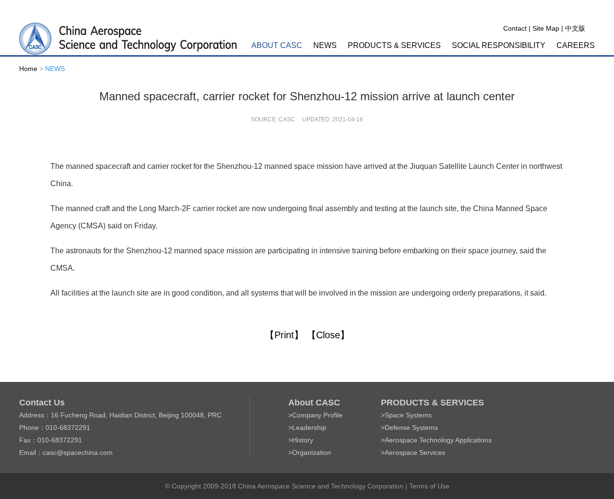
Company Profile (317, 415)
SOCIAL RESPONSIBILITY (498, 45)
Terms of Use (429, 486)
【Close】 (328, 335)
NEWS (325, 45)
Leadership (309, 427)
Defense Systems (411, 427)
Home (28, 68)
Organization (311, 452)
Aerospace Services (415, 452)
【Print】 (284, 335)
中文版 (575, 28)
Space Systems (408, 415)
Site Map (545, 28)
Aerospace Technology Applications (438, 440)
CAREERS (575, 45)
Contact (515, 28)
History (302, 440)
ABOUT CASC (276, 45)
